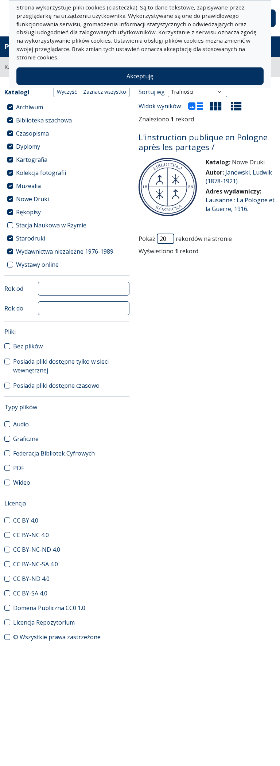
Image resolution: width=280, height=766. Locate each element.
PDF (18, 468)
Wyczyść (67, 91)
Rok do (13, 308)
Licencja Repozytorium (44, 622)
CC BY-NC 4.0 (31, 535)
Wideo (21, 482)
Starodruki (30, 238)
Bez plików (28, 346)
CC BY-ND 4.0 (31, 579)
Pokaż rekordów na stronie (185, 239)
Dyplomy (28, 146)
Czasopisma (32, 133)
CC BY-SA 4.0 (30, 593)
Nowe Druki (32, 199)
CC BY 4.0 (25, 520)
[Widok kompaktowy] (216, 106)
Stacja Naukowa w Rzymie (51, 225)
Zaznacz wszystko (104, 91)
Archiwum (29, 107)
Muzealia (28, 186)
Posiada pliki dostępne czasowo (56, 386)
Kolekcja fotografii (41, 173)
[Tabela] (236, 106)
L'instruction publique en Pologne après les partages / (203, 142)
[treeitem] (66, 107)
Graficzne (26, 439)
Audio (21, 424)
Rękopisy (28, 212)
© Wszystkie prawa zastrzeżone (57, 637)
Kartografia (31, 160)
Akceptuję (140, 76)
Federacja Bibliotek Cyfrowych (54, 453)
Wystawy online (37, 265)
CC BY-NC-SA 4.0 (35, 564)
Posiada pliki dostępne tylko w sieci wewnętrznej (61, 365)
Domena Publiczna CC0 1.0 (49, 608)
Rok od (13, 289)
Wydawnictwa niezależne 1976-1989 (64, 251)
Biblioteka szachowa (44, 120)
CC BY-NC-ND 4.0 (36, 550)
